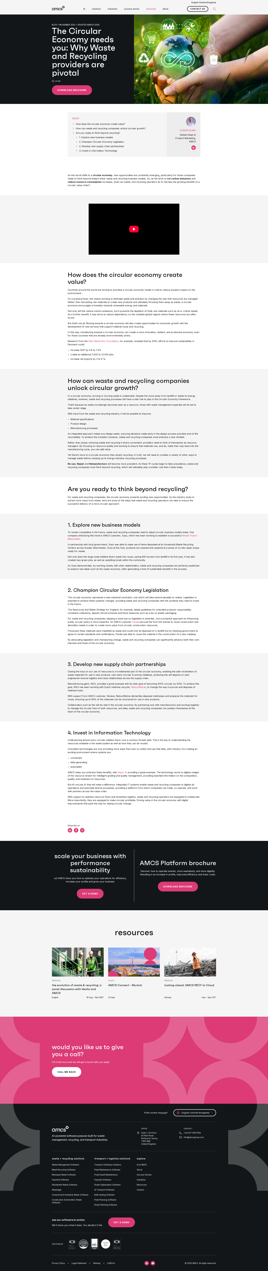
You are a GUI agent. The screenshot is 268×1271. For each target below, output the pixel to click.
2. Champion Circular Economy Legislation (101, 141)
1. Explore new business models (96, 137)
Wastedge (56, 1190)
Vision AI (122, 772)
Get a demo (90, 893)
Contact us (197, 9)
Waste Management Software (65, 1164)
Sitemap (96, 1263)
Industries (141, 1180)
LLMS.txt (111, 1263)
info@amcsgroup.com (194, 1137)
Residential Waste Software (64, 1185)
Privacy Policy (58, 1263)
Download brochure (72, 90)
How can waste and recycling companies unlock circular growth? (111, 128)
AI (84, 9)
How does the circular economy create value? (100, 124)
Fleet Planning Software (105, 1200)
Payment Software (60, 1180)
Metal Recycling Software (64, 1169)
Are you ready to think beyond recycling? (98, 132)
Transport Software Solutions (107, 1164)
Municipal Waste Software (64, 1174)
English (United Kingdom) (204, 2)
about (165, 9)
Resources (142, 1185)
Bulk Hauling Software (104, 1195)
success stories (131, 9)
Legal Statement (79, 1263)
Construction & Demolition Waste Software (67, 1201)
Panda (135, 622)
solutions (96, 9)
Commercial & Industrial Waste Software (70, 1195)
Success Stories (144, 1174)
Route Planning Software (105, 1205)
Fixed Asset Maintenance (106, 1174)
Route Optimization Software (107, 1185)
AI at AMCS (142, 1164)
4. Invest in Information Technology (98, 150)
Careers (140, 1190)
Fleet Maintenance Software (107, 1169)
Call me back (66, 1072)
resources (151, 9)
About (139, 1169)
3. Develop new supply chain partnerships (101, 146)
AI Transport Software (104, 1190)
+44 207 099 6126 (192, 1133)
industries (112, 9)
